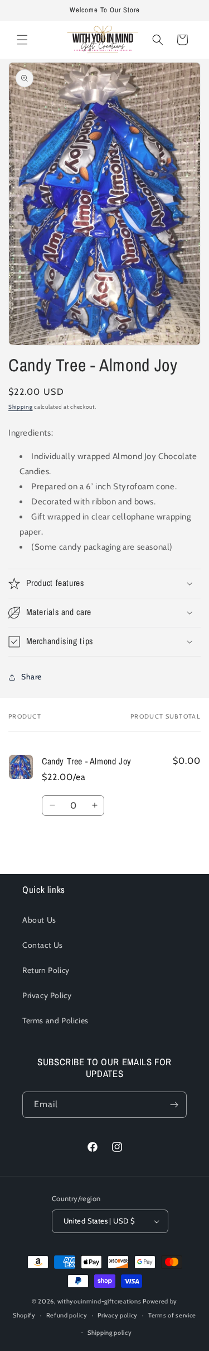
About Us (39, 920)
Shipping (20, 406)
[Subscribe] (174, 1105)
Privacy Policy (46, 995)
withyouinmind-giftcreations (99, 1301)
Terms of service (172, 1315)
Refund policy (67, 1315)
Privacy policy (118, 1315)
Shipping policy (110, 1332)
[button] (22, 39)
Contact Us (42, 945)
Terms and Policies (55, 1020)
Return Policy (46, 970)
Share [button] (31, 677)
